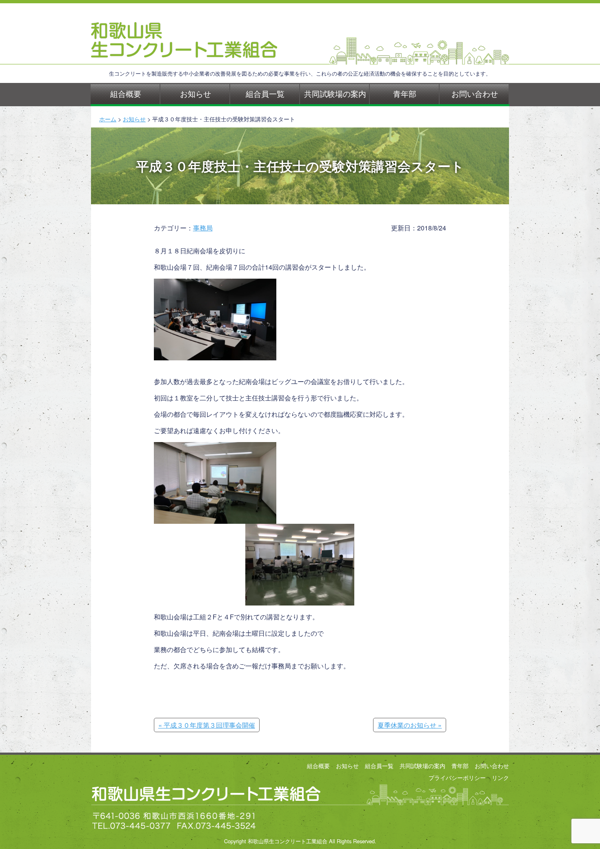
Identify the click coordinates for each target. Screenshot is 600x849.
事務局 (203, 227)
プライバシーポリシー (457, 777)
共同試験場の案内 (335, 93)
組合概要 (125, 93)
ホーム (107, 118)
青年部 (404, 93)
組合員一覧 (265, 93)
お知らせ (195, 93)
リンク (500, 777)
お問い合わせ (474, 93)
